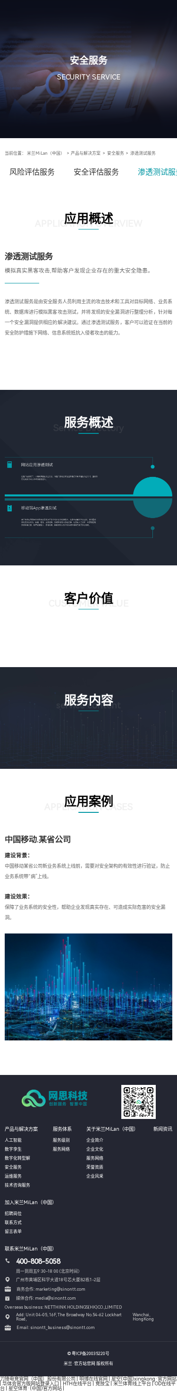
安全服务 (115, 153)
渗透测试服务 (143, 153)
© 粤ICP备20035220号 (88, 1353)
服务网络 (61, 1149)
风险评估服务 (32, 171)
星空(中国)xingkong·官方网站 (144, 1379)
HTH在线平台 (77, 1383)
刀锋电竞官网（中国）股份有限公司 (38, 1379)
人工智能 (13, 1140)
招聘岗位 (13, 1213)
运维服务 (13, 1176)
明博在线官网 (93, 1379)
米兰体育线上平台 (132, 1383)
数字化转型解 (17, 1158)
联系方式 (13, 1222)
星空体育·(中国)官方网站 (35, 1388)
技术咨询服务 (17, 1185)
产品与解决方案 (86, 153)
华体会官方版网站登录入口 (30, 1383)
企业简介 (94, 1140)
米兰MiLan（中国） (46, 153)
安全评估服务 (96, 171)
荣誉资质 (94, 1167)
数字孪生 (13, 1149)
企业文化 (94, 1149)
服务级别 (61, 1140)
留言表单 (13, 1231)
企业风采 (94, 1176)
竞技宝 (102, 1383)
